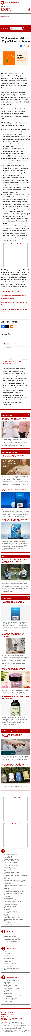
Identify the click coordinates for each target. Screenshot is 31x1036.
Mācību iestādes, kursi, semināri (12, 988)
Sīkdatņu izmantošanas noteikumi (11, 1018)
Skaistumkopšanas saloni (10, 963)
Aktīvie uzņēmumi (5, 8)
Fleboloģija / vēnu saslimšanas (11, 872)
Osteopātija (7, 895)
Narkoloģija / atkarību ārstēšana (12, 890)
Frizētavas (6, 983)
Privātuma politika (7, 1020)
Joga (5, 956)
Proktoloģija (7, 907)
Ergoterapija (7, 953)
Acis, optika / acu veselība (10, 854)
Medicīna (9, 851)
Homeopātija (7, 934)
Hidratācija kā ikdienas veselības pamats (14, 489)
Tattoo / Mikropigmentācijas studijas (13, 969)
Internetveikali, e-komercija (10, 985)
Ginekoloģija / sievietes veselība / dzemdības (15, 875)
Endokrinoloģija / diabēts (10, 869)
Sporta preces (7, 966)
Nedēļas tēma (7, 415)
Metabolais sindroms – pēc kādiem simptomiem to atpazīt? (14, 419)
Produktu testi (7, 598)
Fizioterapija (7, 955)
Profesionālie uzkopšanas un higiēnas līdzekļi (15, 995)
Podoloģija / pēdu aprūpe (10, 904)
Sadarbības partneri (7, 1015)
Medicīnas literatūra (9, 888)
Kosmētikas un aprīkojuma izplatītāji (13, 960)
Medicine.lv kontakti (7, 1012)
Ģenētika (6, 877)
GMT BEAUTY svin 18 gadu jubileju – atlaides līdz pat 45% (14, 456)
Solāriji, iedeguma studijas (10, 998)
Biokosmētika (7, 982)
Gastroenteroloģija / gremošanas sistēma (14, 873)
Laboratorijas (7, 883)
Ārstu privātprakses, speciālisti (12, 859)
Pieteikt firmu (5, 1016)
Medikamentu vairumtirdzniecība (12, 939)
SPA (5, 965)
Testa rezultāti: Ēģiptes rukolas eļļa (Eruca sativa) (15, 697)
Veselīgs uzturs (8, 1001)
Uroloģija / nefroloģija (9, 922)
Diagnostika (7, 864)
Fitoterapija (7, 870)
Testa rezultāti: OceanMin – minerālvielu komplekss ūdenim (13, 602)
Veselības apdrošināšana (10, 1000)
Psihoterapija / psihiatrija (10, 911)
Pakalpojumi (7, 990)
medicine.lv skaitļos (12, 2)
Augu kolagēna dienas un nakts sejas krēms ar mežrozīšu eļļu (13, 669)
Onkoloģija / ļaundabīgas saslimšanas (13, 893)
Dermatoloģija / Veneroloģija (11, 862)
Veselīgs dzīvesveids (13, 977)
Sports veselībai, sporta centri (11, 968)
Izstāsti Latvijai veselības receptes (14, 731)
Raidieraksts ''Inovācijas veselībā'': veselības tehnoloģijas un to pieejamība (14, 561)
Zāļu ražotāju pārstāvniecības (11, 941)
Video (4, 556)
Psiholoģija (7, 909)
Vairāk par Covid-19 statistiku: (10, 291)
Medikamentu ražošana (10, 936)
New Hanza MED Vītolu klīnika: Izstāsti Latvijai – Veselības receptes (12, 735)
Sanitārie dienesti (8, 993)
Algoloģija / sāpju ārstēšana (11, 856)
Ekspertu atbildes (6, 10)
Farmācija (9, 931)
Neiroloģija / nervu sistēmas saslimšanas (14, 891)
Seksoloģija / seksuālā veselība (12, 916)
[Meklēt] (23, 28)
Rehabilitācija (11, 948)
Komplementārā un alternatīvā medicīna (14, 882)
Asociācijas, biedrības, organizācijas (13, 980)
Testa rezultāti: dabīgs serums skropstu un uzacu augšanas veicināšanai (13, 635)
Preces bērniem (8, 991)
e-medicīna (7, 867)
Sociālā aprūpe (8, 996)
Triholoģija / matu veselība (10, 920)
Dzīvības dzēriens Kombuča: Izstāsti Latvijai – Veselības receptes (15, 764)
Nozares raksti (5, 9)
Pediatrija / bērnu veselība (10, 899)
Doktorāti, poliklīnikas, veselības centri (14, 860)
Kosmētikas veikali (9, 987)
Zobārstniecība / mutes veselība (12, 924)
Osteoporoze (7, 896)
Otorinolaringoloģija (9, 898)
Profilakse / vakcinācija (10, 906)
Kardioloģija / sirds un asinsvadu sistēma (14, 880)
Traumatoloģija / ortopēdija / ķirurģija (13, 919)
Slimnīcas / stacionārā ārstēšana (12, 917)
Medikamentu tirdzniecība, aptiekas (13, 938)
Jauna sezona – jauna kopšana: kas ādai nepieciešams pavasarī (15, 520)
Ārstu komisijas (8, 857)
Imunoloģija (7, 878)
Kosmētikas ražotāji (9, 958)
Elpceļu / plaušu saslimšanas (11, 865)
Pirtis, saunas (7, 961)
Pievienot (25, 358)
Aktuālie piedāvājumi (9, 452)
